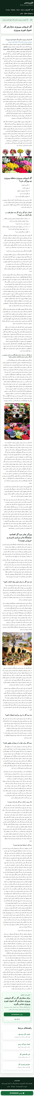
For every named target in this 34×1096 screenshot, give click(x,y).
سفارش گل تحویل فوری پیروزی (16, 42)
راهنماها (13, 9)
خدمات (18, 9)
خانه (32, 9)
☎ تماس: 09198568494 (17, 1093)
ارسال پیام (17, 1019)
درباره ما (8, 9)
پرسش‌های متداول (28, 13)
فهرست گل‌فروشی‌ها (21, 1086)
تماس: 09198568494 (17, 1014)
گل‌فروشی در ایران (25, 9)
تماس (21, 13)
